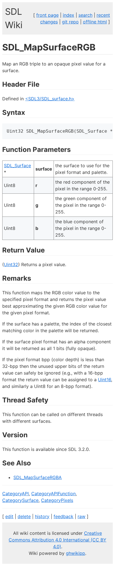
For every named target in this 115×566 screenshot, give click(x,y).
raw (81, 516)
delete (24, 516)
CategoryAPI (15, 493)
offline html (95, 22)
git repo (70, 22)
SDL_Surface (17, 165)
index (68, 15)
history (42, 516)
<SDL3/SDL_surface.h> (50, 98)
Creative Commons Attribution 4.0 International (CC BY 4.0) (57, 539)
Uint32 (11, 264)
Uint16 (104, 379)
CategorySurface (20, 500)
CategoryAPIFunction (53, 493)
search (85, 15)
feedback (63, 516)
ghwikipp (75, 553)
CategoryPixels (57, 500)
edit (9, 516)
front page (47, 15)
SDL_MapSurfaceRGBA (37, 477)
